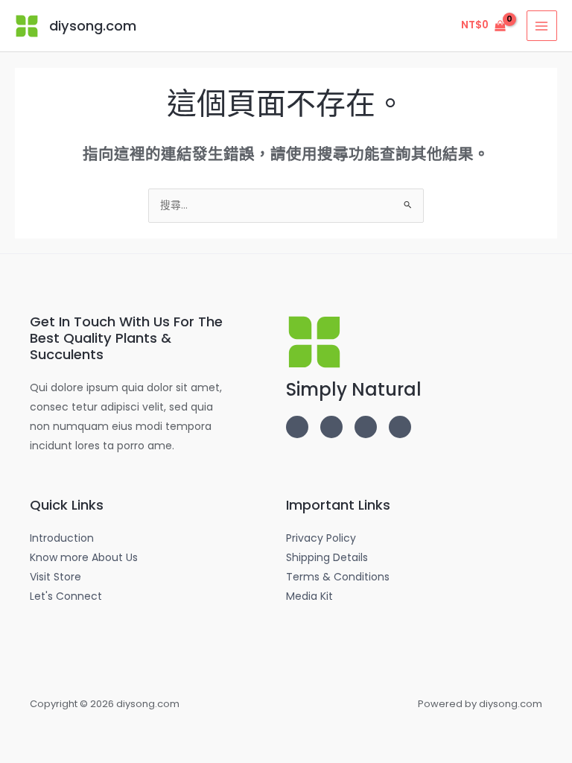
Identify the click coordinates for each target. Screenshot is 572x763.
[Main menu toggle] (542, 25)
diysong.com (92, 25)
